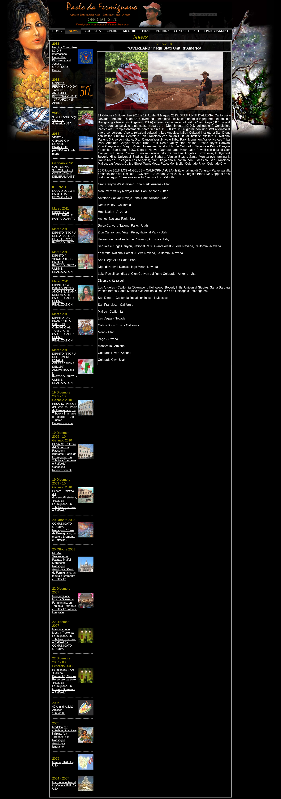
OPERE (112, 31)
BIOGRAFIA (92, 31)
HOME (57, 31)
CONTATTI (181, 31)
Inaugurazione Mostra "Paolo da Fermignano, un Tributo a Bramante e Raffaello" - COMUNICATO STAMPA (64, 639)
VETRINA (163, 31)
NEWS (73, 31)
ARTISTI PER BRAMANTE (211, 31)
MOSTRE (129, 31)
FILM (146, 31)
